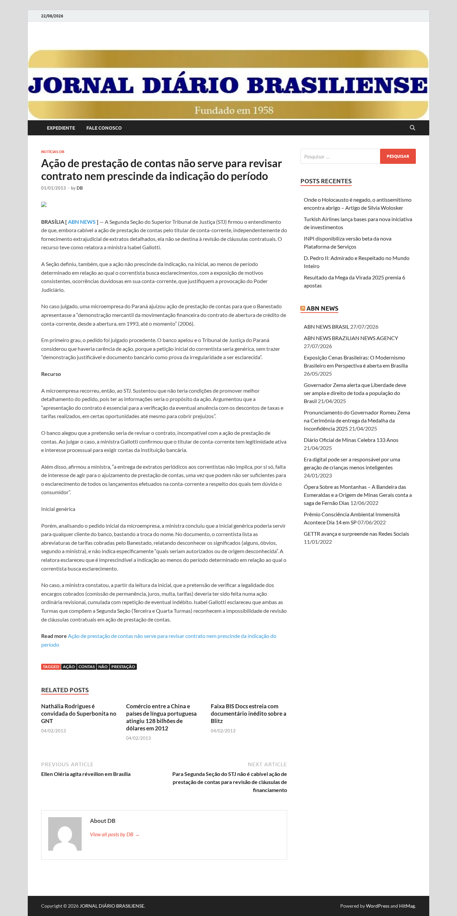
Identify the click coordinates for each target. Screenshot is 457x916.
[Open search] (412, 128)
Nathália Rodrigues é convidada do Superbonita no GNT (78, 713)
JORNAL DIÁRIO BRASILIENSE (112, 906)
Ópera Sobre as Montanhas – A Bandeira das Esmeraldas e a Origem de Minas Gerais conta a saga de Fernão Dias (358, 494)
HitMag (407, 906)
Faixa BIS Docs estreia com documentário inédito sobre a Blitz (248, 713)
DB (80, 188)
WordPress (377, 906)
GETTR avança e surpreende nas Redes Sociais (356, 533)
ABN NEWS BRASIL (326, 326)
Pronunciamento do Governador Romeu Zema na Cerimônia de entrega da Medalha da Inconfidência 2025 (357, 420)
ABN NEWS (82, 221)
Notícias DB (52, 151)
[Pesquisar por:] (358, 156)
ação (69, 666)
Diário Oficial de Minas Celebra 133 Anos (351, 440)
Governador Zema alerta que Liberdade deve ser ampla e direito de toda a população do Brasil (355, 393)
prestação (123, 666)
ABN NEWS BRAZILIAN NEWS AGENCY (351, 338)
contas (87, 666)
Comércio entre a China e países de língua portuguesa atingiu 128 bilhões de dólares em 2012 (161, 717)
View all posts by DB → (115, 834)
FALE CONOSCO (104, 128)
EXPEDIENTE (61, 128)
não (103, 666)
